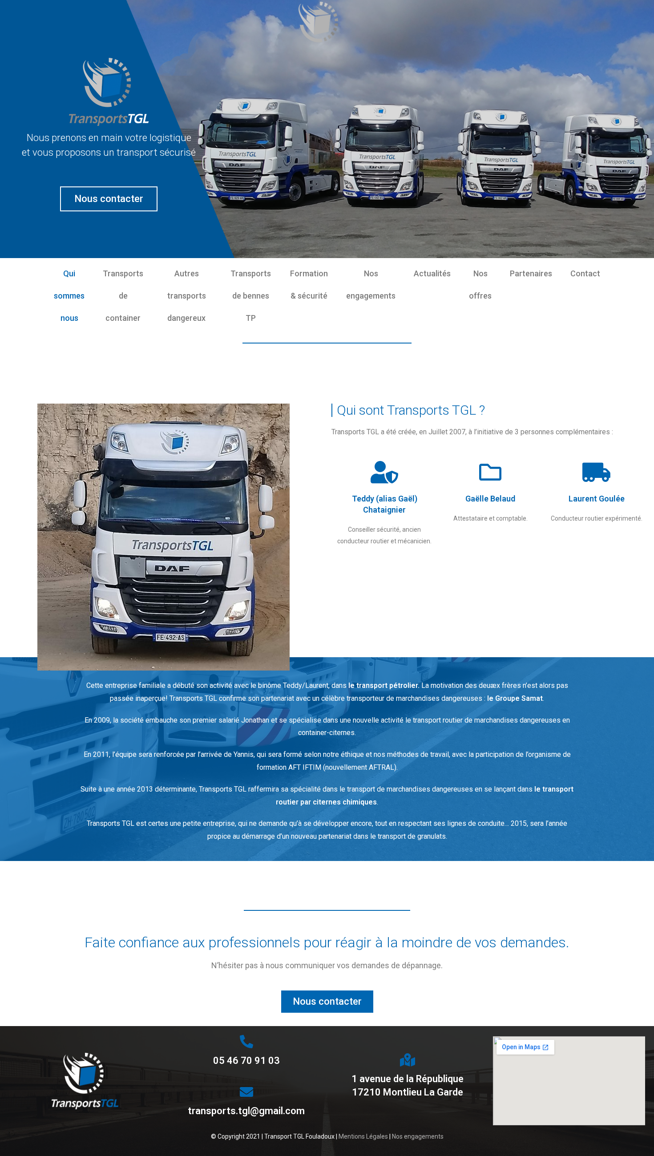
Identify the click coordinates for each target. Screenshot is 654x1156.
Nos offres (480, 284)
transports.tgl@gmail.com (246, 1110)
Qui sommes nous (69, 296)
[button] (108, 198)
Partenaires (531, 273)
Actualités (432, 273)
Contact (585, 273)
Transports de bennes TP (250, 296)
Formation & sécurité (309, 284)
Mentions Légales (363, 1136)
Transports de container (123, 296)
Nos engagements (371, 284)
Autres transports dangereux (186, 296)
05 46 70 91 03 (246, 1060)
